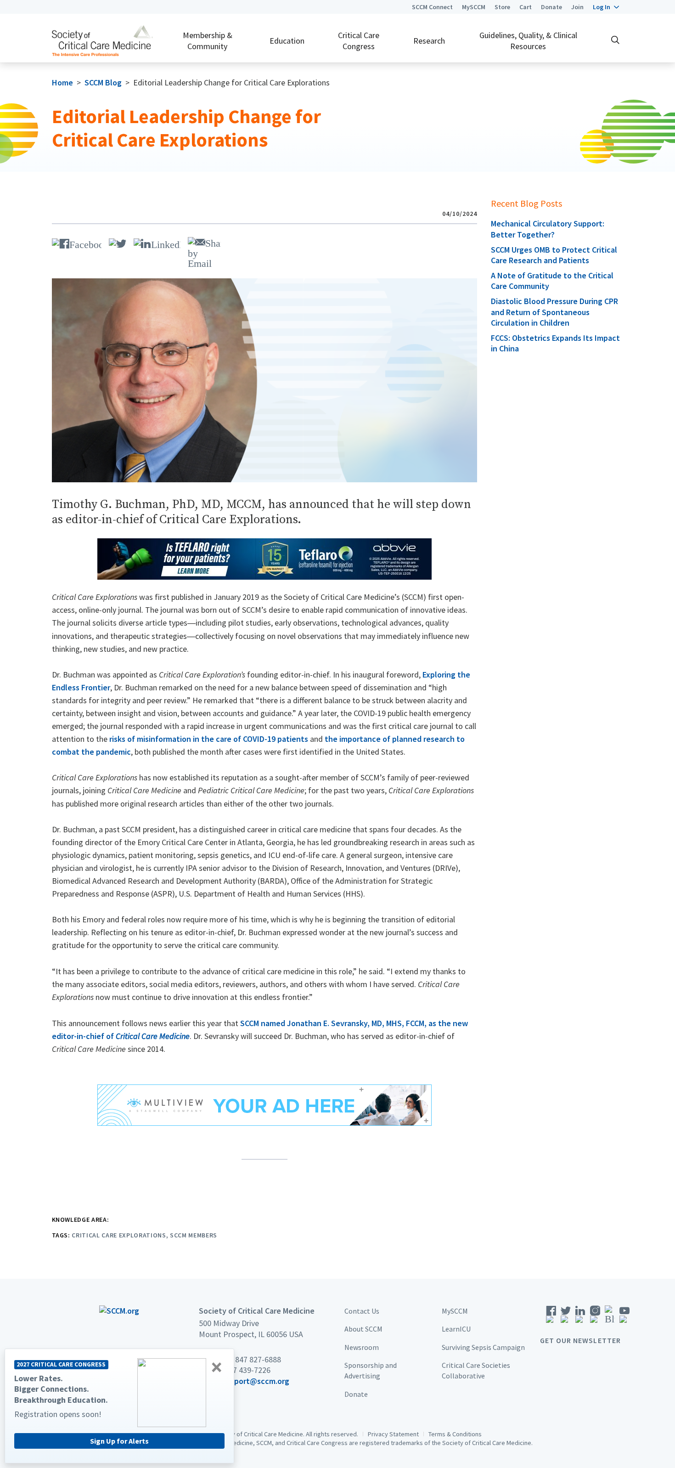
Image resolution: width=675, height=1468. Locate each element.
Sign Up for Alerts (119, 1440)
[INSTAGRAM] (595, 1317)
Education (287, 40)
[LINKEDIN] (157, 242)
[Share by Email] (204, 251)
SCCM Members (193, 1235)
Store (502, 7)
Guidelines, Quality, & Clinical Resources (528, 40)
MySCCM (473, 7)
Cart (525, 7)
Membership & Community (207, 40)
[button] (606, 7)
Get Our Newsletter (580, 1340)
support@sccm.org (255, 1381)
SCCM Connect (432, 7)
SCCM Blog (103, 82)
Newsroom (361, 1347)
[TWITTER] (117, 242)
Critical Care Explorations (119, 1235)
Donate (551, 7)
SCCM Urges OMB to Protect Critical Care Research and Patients (554, 254)
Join (577, 7)
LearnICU (456, 1329)
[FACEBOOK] (76, 242)
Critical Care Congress (358, 40)
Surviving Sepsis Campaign (483, 1347)
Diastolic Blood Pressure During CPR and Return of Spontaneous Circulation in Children (554, 312)
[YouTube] (624, 1317)
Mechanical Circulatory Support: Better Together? (547, 228)
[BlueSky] (609, 1317)
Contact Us (361, 1311)
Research (429, 40)
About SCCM (363, 1329)
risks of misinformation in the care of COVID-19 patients (208, 739)
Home (62, 82)
